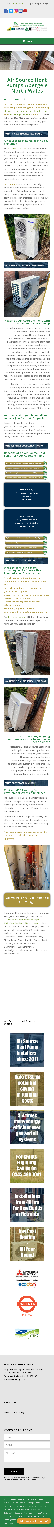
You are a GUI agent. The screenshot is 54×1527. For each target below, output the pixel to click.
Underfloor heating (13, 923)
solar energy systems (19, 114)
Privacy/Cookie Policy (14, 1412)
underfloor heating (37, 111)
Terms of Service (24, 1480)
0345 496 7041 (19, 3)
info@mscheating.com (14, 1379)
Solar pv (35, 919)
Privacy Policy (9, 1480)
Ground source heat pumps (17, 919)
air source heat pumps (15, 111)
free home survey (16, 617)
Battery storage (33, 923)
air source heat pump (17, 148)
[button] (34, 1521)
